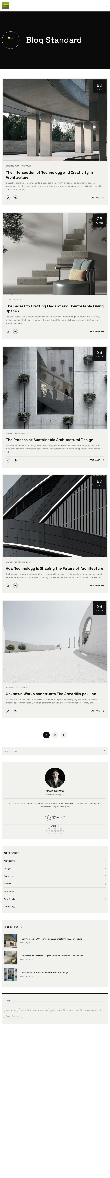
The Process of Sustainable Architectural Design (49, 439)
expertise (10, 434)
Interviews (26, 166)
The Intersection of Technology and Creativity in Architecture (51, 939)
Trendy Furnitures (13, 1016)
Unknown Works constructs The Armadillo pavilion (51, 693)
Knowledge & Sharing (39, 1010)
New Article (22, 434)
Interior (17, 300)
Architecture (12, 166)
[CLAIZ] (5, 5)
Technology (25, 562)
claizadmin (8, 197)
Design (9, 300)
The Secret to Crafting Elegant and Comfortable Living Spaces (51, 955)
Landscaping (56, 1010)
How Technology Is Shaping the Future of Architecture (54, 568)
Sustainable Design (91, 1010)
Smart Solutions (72, 1010)
